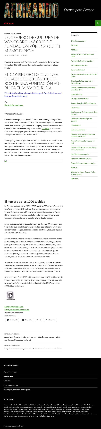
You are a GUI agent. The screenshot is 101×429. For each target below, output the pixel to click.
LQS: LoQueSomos (78, 130)
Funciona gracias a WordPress (13, 426)
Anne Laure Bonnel (49, 405)
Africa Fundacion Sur (79, 65)
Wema (28, 416)
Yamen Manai (34, 416)
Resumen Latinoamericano (81, 159)
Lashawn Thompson (56, 409)
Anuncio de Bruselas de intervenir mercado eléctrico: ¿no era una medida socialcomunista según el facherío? (32, 337)
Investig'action (76, 94)
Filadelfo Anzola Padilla (40, 407)
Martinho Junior (8, 411)
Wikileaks (74, 179)
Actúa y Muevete (10, 372)
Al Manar (74, 50)
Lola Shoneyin (67, 409)
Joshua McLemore (22, 409)
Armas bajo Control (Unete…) (82, 61)
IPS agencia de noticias (79, 99)
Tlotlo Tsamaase (92, 414)
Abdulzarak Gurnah (9, 405)
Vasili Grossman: (9, 416)
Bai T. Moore (59, 405)
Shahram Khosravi (81, 414)
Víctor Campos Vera (20, 416)
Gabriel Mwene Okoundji (54, 407)
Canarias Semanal (78, 70)
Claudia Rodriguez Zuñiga (11, 407)
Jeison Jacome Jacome (10, 409)
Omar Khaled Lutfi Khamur (80, 411)
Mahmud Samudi (85, 409)
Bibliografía (8, 376)
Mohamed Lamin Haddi (44, 411)
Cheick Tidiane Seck (77, 405)
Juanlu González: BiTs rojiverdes (83, 103)
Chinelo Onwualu (89, 405)
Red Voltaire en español (80, 154)
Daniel (24, 55)
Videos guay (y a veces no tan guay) (17, 390)
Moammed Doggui (19, 411)
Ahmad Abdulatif (20, 405)
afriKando (8, 23)
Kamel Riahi (46, 409)
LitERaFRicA (76, 125)
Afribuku (74, 45)
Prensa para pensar (12, 33)
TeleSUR (74, 167)
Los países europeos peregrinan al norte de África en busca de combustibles (33, 347)
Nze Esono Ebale (66, 411)
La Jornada (75, 107)
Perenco (19, 414)
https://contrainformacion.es (16, 309)
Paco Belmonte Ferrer (10, 414)
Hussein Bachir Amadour (70, 407)
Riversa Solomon (64, 414)
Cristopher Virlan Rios (26, 407)
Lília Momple (75, 409)
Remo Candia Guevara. (44, 414)
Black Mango (67, 405)
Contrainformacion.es (13, 105)
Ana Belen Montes (38, 405)
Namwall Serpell (56, 411)
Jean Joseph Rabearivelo (84, 407)
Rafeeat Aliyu (33, 414)
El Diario (45, 128)
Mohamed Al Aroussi (31, 411)
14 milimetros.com (78, 41)
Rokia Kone (72, 414)
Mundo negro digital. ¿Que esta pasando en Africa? (83, 135)
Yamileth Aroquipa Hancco (46, 416)
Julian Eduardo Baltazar (36, 409)
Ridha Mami (55, 414)
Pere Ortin (25, 414)
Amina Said (29, 405)
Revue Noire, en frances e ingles (83, 163)
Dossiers (7, 381)
